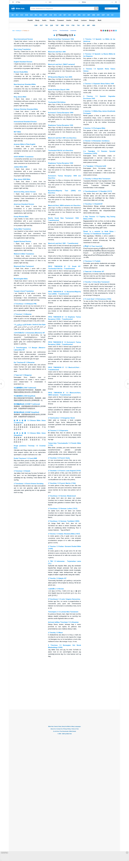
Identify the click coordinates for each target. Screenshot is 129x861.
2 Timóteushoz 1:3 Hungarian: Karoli (61, 418)
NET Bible (17, 132)
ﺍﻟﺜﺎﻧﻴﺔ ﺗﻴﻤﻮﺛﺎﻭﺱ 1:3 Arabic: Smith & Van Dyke (30, 324)
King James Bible (20, 97)
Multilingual (18, 30)
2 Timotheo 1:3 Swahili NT (93, 204)
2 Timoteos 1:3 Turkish (91, 261)
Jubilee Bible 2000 (20, 167)
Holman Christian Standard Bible (26, 109)
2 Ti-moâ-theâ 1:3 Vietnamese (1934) (97, 299)
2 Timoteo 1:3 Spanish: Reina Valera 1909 (98, 84)
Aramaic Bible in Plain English (24, 144)
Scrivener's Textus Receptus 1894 (60, 113)
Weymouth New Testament (24, 266)
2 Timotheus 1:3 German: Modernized (62, 496)
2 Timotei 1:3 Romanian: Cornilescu (96, 141)
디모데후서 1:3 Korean (56, 589)
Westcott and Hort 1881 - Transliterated (63, 243)
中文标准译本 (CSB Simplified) (24, 396)
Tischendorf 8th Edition (57, 102)
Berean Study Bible (21, 72)
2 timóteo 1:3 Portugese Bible (94, 128)
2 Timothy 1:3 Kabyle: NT (57, 578)
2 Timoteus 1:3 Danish (22, 471)
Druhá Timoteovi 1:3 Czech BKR (25, 458)
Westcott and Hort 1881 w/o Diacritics (62, 138)
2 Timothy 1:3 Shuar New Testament (96, 179)
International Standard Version (25, 122)
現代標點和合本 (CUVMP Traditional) (27, 404)
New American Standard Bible (25, 84)
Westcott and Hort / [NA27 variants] (61, 64)
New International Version (23, 39)
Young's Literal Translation (24, 291)
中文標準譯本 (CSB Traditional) (25, 388)
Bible (13, 30)
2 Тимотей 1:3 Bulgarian (23, 375)
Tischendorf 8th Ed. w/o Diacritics (60, 150)
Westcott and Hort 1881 (57, 52)
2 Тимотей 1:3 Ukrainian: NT (93, 271)
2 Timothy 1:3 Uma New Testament (96, 282)
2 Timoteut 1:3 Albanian (23, 314)
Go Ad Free (4, 852)
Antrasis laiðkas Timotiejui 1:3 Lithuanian (63, 622)
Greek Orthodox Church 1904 (58, 90)
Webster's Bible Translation (24, 254)
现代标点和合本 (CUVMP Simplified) (26, 412)
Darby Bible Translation (22, 229)
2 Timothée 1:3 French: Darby (59, 458)
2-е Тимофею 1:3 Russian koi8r (94, 166)
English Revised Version (22, 241)
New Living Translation (22, 49)
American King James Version (25, 192)
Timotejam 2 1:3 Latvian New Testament (63, 612)
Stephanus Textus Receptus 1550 (60, 125)
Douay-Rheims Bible (21, 216)
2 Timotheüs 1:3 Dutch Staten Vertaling (28, 483)
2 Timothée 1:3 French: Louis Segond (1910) (64, 471)
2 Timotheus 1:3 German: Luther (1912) (62, 508)
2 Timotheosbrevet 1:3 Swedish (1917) (97, 191)
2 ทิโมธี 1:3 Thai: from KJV (92, 246)
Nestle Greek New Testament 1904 (61, 39)
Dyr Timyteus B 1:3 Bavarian (24, 362)
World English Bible (21, 279)
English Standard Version (23, 62)
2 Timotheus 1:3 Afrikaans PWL (25, 304)
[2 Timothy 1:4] (126, 388)
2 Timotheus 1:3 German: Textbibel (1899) (63, 521)
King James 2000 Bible (22, 179)
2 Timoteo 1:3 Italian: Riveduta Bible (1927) (64, 534)
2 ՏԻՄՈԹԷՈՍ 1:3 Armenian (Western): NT (29, 333)
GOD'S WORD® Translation (23, 157)
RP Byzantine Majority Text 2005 (60, 77)
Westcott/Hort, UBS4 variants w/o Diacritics (64, 205)
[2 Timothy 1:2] (2, 388)
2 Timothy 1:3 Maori (55, 633)
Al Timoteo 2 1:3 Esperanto (58, 430)
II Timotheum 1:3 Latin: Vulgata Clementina (64, 599)
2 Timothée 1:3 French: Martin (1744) (62, 483)
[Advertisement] (64, 697)
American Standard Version (24, 204)
